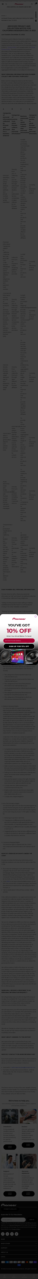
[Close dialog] (36, 616)
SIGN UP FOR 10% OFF (19, 646)
